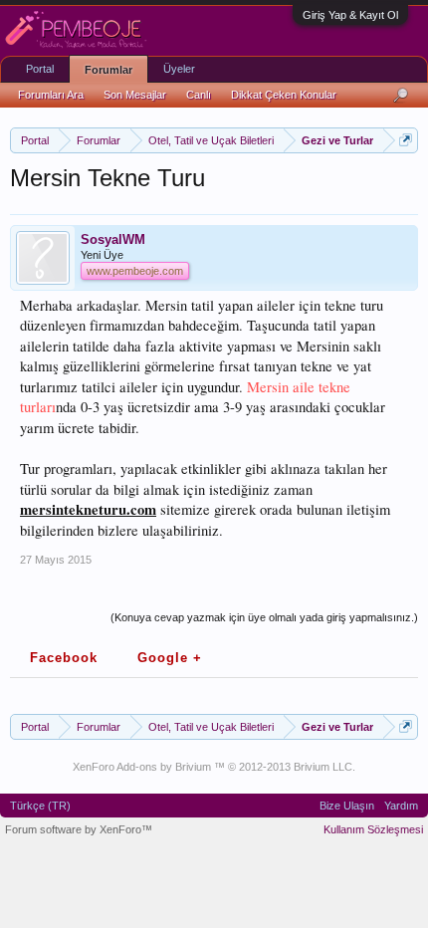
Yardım (401, 806)
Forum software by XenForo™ (78, 829)
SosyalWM (113, 239)
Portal (40, 69)
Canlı (198, 95)
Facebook (64, 657)
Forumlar (108, 70)
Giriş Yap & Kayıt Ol (350, 15)
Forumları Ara (51, 95)
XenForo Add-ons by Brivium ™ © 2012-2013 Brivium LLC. (214, 767)
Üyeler (179, 69)
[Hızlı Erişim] (405, 139)
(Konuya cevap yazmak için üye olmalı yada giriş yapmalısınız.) (264, 617)
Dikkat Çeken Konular (283, 95)
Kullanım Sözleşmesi (373, 829)
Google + (169, 657)
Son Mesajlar (135, 95)
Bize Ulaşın (347, 806)
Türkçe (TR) (40, 806)
